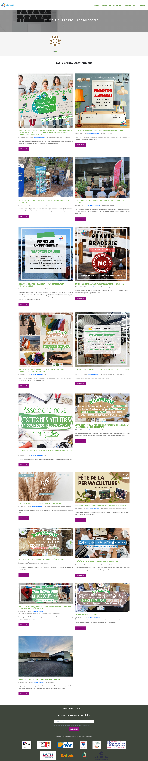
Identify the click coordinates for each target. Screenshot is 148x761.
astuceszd (63, 506)
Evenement (67, 137)
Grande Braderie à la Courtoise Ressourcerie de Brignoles (99, 284)
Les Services (117, 5)
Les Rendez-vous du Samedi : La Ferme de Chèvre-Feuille (41, 559)
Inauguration (106, 205)
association (51, 137)
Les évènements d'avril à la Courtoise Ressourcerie (96, 561)
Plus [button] (135, 5)
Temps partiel (32, 613)
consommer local (24, 563)
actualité (105, 374)
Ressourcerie (51, 613)
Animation (49, 205)
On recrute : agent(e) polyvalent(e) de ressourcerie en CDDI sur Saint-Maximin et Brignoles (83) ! (44, 608)
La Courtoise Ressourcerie (39, 137)
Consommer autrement (82, 619)
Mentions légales (68, 708)
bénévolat (62, 137)
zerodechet (68, 506)
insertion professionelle (41, 613)
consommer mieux (33, 563)
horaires (122, 374)
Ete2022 (60, 205)
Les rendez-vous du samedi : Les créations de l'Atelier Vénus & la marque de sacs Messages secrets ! (102, 426)
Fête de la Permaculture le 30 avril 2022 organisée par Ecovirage (102, 506)
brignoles (110, 286)
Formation (22, 613)
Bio (122, 619)
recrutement (57, 613)
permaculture (112, 508)
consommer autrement (121, 508)
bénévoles (56, 137)
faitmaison (49, 506)
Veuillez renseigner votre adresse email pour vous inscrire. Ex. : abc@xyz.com (72, 725)
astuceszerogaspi (56, 506)
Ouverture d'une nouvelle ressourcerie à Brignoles (40, 680)
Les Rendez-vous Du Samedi (86, 615)
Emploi (27, 613)
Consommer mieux (92, 619)
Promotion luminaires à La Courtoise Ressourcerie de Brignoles (102, 131)
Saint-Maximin (110, 374)
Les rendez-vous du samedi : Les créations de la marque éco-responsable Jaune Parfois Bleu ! (43, 371)
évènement (105, 508)
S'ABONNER (74, 729)
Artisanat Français (117, 619)
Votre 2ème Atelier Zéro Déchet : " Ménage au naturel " (40, 504)
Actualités (127, 5)
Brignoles (110, 133)
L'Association (106, 5)
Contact (143, 5)
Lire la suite (23, 148)
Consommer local (101, 619)
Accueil (96, 5)
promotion (105, 133)
